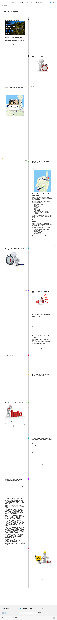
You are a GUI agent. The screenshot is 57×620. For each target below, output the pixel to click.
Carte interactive (22, 2)
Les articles (31, 2)
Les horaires (37, 2)
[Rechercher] (48, 2)
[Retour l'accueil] (5, 2)
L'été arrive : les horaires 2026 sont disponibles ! (41, 56)
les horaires (20, 285)
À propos (39, 610)
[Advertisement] (28, 596)
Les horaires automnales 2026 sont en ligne (12, 20)
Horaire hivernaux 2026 (9, 355)
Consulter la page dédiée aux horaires (38, 469)
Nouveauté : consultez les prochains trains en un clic (14, 87)
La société (17, 2)
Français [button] (52, 2)
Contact (41, 2)
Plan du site (39, 612)
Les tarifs (27, 2)
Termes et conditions (40, 611)
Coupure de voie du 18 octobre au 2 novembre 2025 (41, 549)
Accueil (13, 2)
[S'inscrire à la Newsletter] (36, 613)
